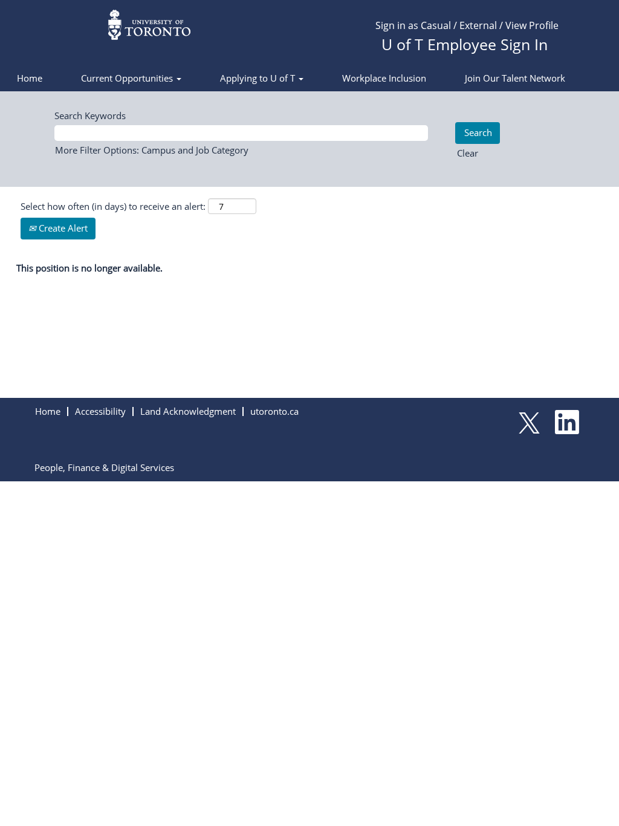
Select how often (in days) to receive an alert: (113, 206)
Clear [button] (467, 153)
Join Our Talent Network (515, 78)
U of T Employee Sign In (464, 44)
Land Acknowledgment (188, 411)
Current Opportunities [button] (128, 78)
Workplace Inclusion (384, 78)
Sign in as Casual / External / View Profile (467, 25)
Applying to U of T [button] (258, 78)
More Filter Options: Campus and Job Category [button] (151, 150)
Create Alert (62, 228)
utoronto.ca (274, 411)
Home (29, 78)
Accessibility (100, 411)
